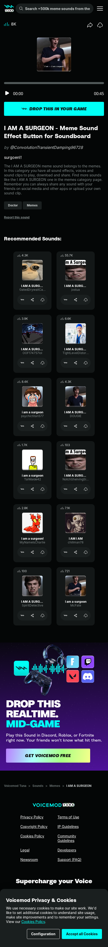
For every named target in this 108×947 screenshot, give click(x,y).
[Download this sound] (100, 25)
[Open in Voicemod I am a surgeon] (66, 615)
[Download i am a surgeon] (42, 426)
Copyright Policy (33, 826)
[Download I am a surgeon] (86, 615)
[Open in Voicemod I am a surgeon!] (22, 552)
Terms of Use (68, 817)
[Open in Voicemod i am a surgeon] (22, 426)
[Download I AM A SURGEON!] (86, 363)
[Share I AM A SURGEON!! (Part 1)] (76, 426)
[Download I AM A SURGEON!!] (42, 300)
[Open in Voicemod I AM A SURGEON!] (66, 363)
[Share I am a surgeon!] (32, 552)
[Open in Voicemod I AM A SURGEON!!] (22, 300)
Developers (67, 850)
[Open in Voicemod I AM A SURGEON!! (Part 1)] (66, 426)
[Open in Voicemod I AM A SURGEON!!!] (66, 489)
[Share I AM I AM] (76, 552)
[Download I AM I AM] (86, 552)
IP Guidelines (68, 826)
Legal (24, 850)
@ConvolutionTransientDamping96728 (46, 147)
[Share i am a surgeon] (32, 426)
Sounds (37, 786)
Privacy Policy (31, 817)
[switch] (7, 93)
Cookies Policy (33, 921)
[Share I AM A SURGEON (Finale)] (32, 363)
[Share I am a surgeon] (76, 615)
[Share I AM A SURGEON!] (76, 363)
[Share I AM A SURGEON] (76, 300)
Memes (54, 786)
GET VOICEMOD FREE (48, 755)
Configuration (43, 934)
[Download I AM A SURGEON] (86, 300)
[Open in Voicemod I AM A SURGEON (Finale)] (22, 363)
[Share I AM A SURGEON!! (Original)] (32, 615)
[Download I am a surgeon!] (42, 552)
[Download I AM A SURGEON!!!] (86, 489)
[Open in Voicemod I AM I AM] (66, 552)
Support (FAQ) (69, 859)
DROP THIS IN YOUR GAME (58, 108)
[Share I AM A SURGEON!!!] (76, 489)
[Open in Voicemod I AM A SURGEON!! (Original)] (22, 615)
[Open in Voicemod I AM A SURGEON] (66, 300)
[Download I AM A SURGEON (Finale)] (42, 363)
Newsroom (29, 859)
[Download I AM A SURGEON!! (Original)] (42, 615)
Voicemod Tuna (15, 786)
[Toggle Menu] (100, 9)
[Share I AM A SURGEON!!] (32, 300)
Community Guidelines (67, 838)
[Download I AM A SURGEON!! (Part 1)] (86, 426)
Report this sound (17, 217)
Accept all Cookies (82, 934)
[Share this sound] (90, 25)
